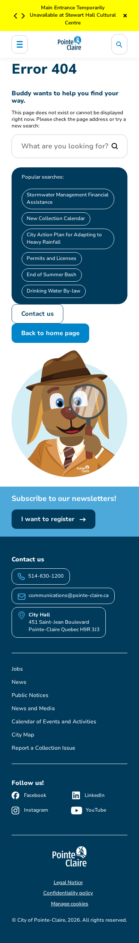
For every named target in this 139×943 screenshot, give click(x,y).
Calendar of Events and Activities (54, 721)
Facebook (35, 795)
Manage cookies (69, 903)
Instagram (36, 810)
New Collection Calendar (56, 218)
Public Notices (30, 695)
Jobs (17, 669)
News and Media (33, 708)
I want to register (48, 519)
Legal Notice (68, 882)
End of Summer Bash (51, 274)
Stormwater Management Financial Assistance (67, 198)
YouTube (96, 810)
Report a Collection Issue (43, 748)
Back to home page (50, 333)
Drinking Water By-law (53, 290)
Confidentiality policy (68, 893)
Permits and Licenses (51, 258)
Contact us (37, 314)
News (19, 682)
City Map (23, 734)
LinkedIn (95, 795)
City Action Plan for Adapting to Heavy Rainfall (64, 238)
